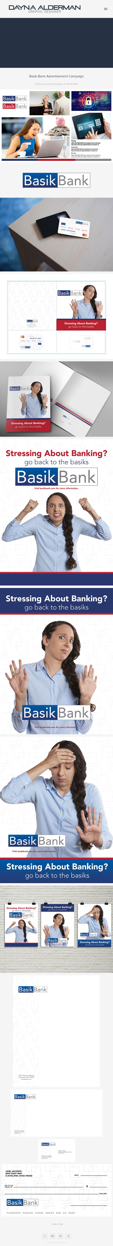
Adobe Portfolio (61, 1242)
